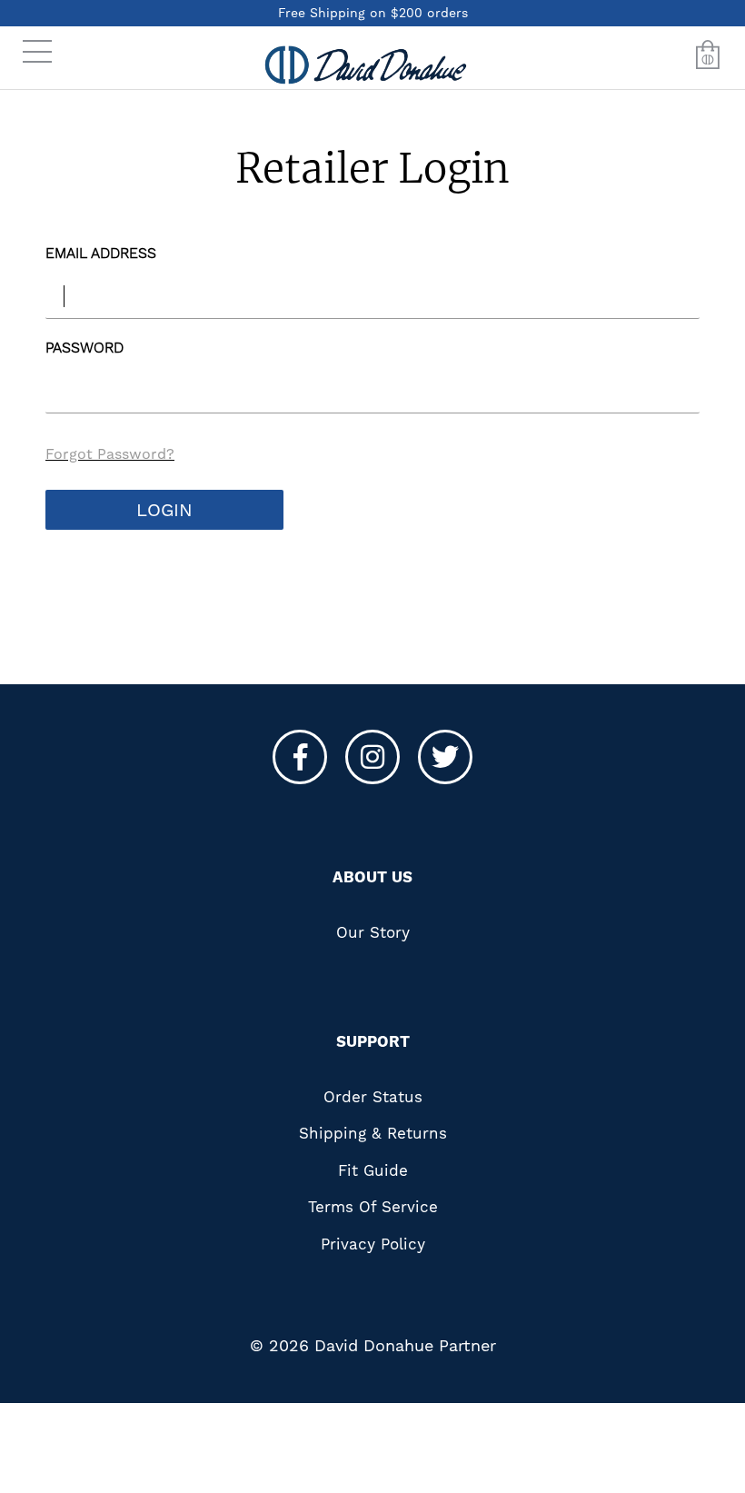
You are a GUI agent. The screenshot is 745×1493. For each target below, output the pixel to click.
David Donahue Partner (405, 1345)
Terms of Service (373, 1207)
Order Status (372, 1097)
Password (84, 347)
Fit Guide (373, 1170)
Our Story (373, 932)
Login (164, 510)
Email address (100, 253)
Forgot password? (109, 454)
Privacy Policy (373, 1244)
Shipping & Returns (373, 1133)
